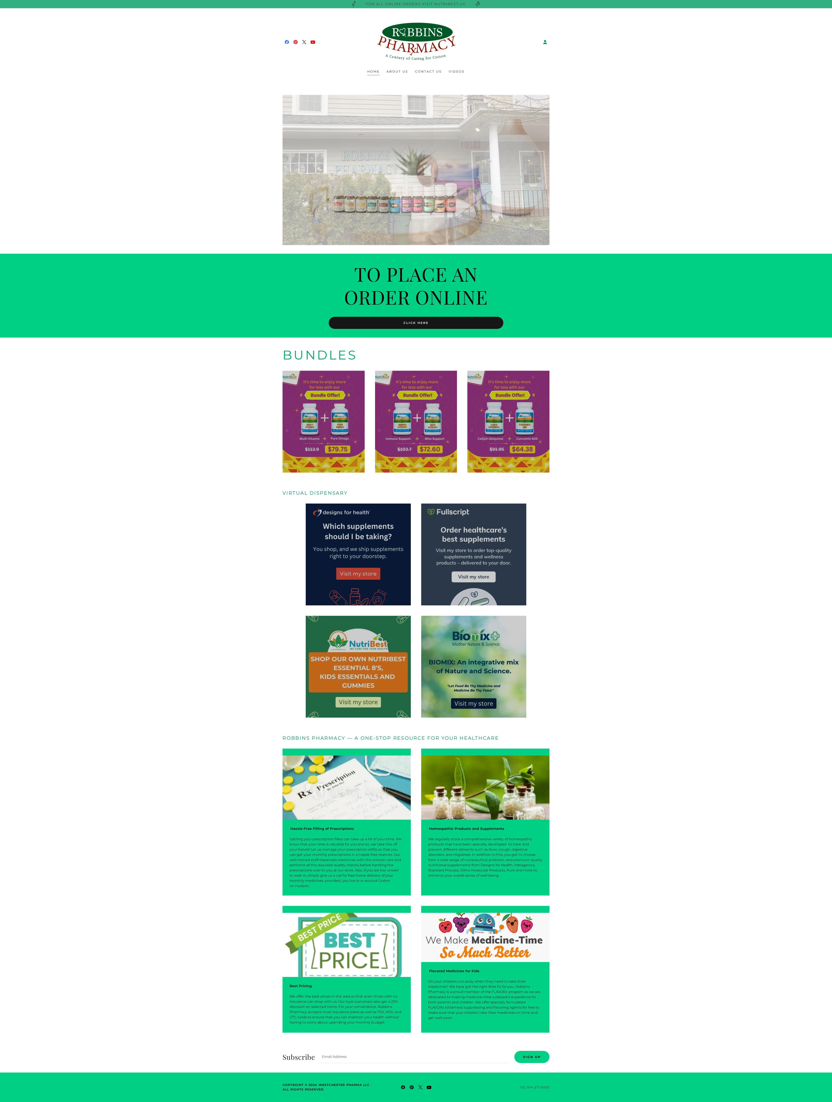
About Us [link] (397, 71)
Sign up (532, 1057)
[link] (287, 42)
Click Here (416, 323)
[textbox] (414, 1057)
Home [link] (373, 71)
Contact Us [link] (428, 71)
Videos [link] (457, 71)
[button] (545, 42)
